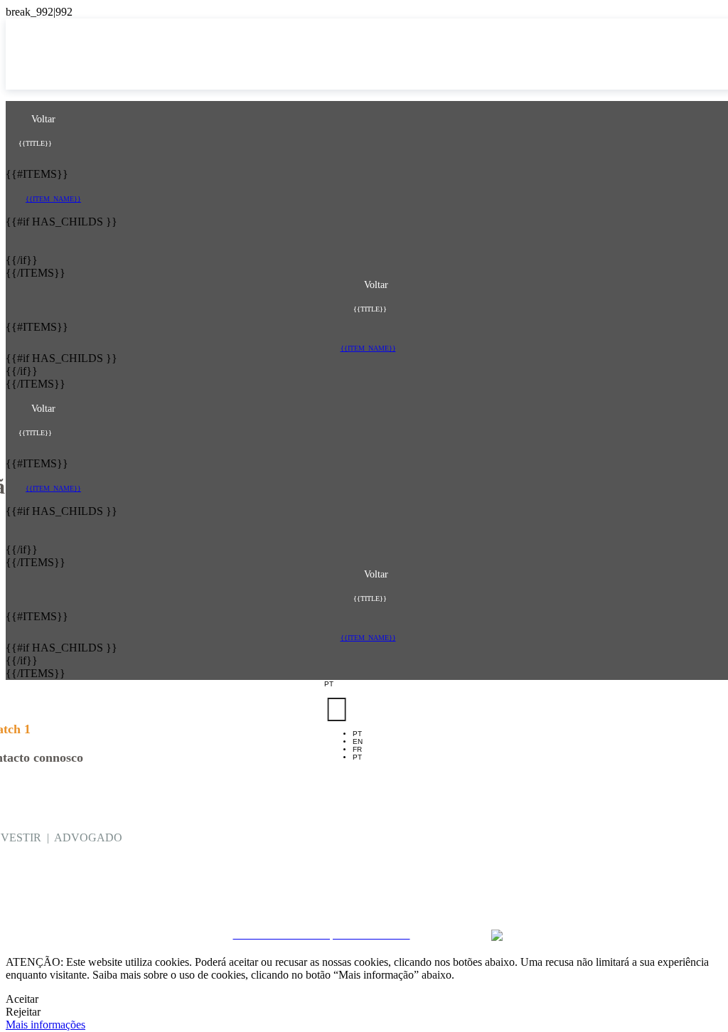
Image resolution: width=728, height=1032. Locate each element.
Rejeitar (23, 1012)
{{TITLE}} (35, 143)
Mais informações (45, 1024)
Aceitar (22, 999)
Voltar (41, 119)
